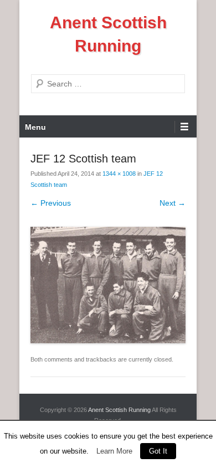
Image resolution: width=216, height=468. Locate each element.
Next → (173, 203)
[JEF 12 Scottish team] (108, 285)
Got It (158, 451)
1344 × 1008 (119, 173)
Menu (35, 127)
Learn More (114, 451)
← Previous (50, 203)
